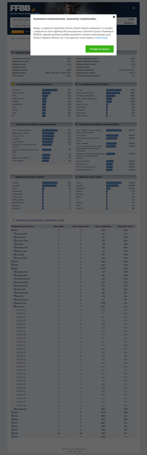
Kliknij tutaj (101, 38)
